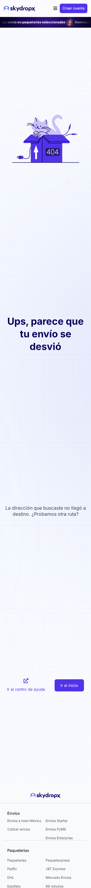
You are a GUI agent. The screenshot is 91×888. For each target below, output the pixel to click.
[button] (55, 8)
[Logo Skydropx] (19, 8)
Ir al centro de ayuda (26, 689)
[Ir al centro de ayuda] (26, 680)
